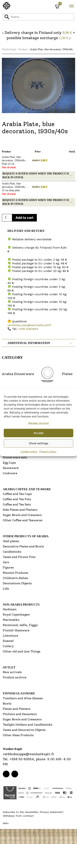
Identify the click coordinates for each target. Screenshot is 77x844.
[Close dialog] (70, 387)
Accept (39, 433)
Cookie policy (29, 451)
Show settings (38, 443)
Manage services (38, 422)
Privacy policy (47, 451)
